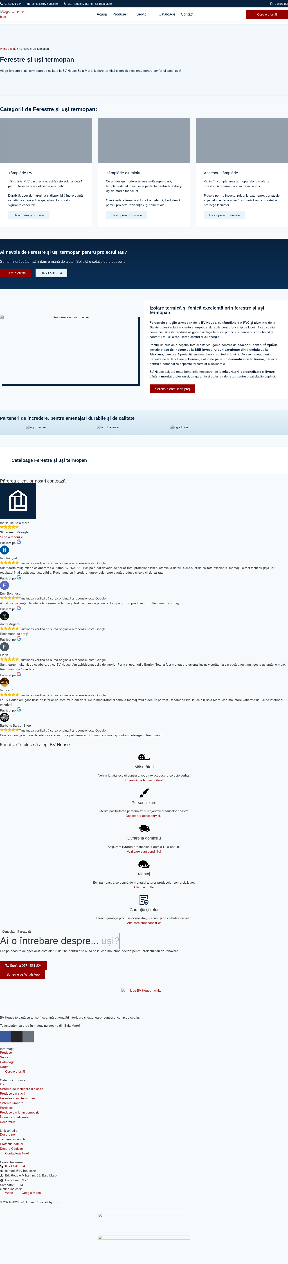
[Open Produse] (129, 14)
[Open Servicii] (151, 14)
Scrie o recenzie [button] (11, 537)
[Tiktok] (28, 1036)
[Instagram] (16, 1036)
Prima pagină (8, 48)
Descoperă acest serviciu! (144, 815)
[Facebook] (5, 1036)
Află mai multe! (144, 887)
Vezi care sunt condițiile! (144, 851)
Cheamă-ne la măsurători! (144, 780)
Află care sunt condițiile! (144, 923)
